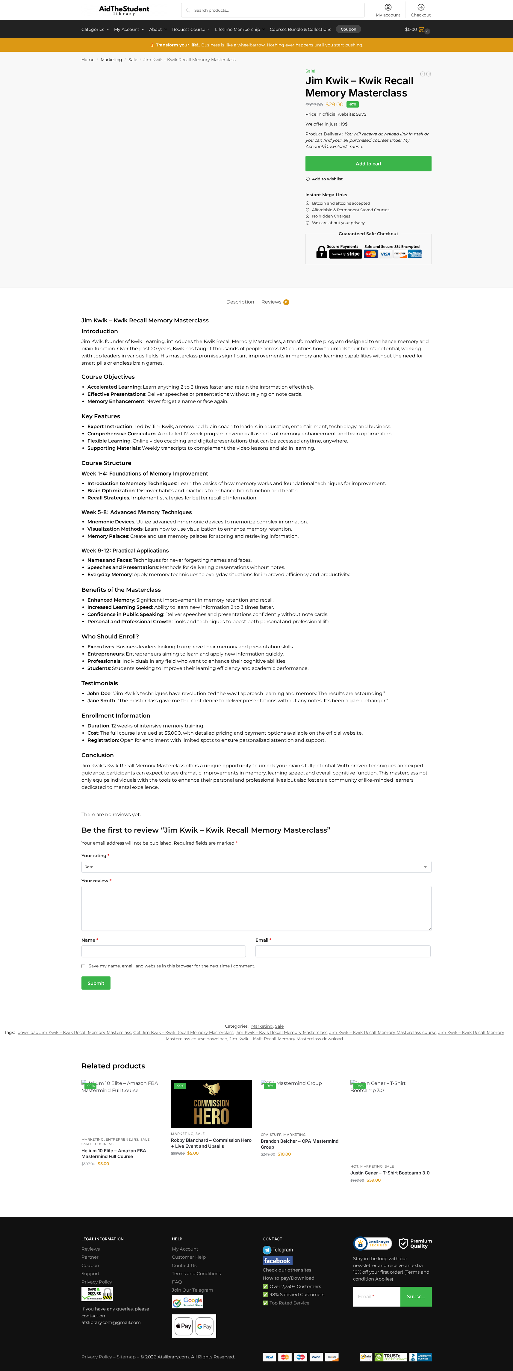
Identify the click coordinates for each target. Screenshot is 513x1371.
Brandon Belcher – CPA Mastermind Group (299, 1144)
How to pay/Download (288, 1278)
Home (87, 59)
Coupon (90, 1265)
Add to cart (369, 164)
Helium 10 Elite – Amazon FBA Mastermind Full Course (113, 1153)
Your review (96, 881)
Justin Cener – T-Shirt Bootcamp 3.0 (390, 1173)
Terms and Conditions (196, 1273)
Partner (90, 1257)
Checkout (421, 15)
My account (388, 15)
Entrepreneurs (122, 1139)
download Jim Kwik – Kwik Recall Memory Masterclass (74, 1032)
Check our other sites (287, 1270)
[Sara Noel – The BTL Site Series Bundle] (429, 74)
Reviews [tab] (274, 302)
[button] (418, 29)
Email (263, 940)
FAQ (177, 1282)
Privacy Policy (96, 1282)
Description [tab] (240, 302)
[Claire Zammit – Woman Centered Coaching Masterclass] (423, 74)
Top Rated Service (289, 1303)
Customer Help (189, 1257)
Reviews (90, 1249)
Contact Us (184, 1265)
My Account (185, 1249)
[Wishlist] (153, 1088)
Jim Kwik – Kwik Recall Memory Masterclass (281, 1032)
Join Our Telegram (192, 1290)
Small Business (97, 1144)
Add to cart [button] (121, 1176)
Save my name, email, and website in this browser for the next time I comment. (172, 966)
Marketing (111, 59)
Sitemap (126, 1357)
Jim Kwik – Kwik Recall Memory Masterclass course (382, 1032)
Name (89, 940)
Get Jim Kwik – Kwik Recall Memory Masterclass (183, 1032)
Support (90, 1273)
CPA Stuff (271, 1135)
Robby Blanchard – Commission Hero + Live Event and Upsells (211, 1143)
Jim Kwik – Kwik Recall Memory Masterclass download (286, 1038)
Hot (354, 1166)
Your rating (95, 855)
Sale (132, 59)
